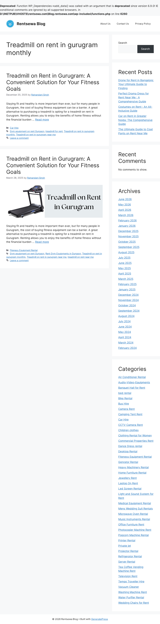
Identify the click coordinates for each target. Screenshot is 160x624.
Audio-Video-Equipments (134, 382)
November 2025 (128, 236)
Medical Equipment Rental (134, 503)
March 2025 (125, 278)
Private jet (124, 545)
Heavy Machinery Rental (133, 467)
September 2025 (128, 247)
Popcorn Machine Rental (133, 535)
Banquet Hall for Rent (131, 387)
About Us (105, 23)
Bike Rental (125, 398)
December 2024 (128, 294)
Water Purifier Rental (131, 597)
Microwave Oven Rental (133, 513)
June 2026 (125, 199)
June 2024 (125, 326)
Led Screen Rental (129, 488)
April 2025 (124, 273)
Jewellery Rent (127, 478)
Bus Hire (123, 403)
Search (122, 42)
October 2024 (127, 305)
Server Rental (126, 561)
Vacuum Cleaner (128, 586)
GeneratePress (99, 619)
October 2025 (127, 241)
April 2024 (124, 337)
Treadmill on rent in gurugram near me (36, 134)
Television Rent (127, 576)
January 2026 (127, 225)
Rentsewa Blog (31, 23)
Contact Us (123, 23)
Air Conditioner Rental (132, 377)
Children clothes (128, 430)
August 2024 (126, 316)
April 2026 (124, 209)
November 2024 (128, 300)
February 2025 (127, 284)
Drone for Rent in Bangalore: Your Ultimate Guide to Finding (136, 84)
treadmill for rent (54, 131)
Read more (42, 119)
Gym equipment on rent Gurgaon (27, 131)
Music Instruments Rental (134, 519)
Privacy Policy (143, 23)
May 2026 (124, 204)
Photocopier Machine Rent (134, 529)
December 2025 (128, 231)
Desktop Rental (127, 451)
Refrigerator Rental (130, 556)
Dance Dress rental (130, 446)
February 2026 (127, 220)
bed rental (124, 393)
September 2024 (129, 310)
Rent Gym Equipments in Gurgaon (63, 253)
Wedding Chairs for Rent (133, 602)
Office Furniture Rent (131, 524)
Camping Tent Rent (130, 414)
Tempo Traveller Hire (131, 581)
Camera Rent (126, 409)
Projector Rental (128, 551)
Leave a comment (19, 138)
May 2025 (124, 268)
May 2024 (124, 332)
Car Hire (14, 127)
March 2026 (125, 215)
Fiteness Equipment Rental (24, 250)
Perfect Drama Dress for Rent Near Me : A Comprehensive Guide (133, 97)
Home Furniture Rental (132, 472)
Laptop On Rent (128, 483)
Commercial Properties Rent (135, 440)
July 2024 (124, 321)
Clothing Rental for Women (135, 435)
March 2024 (125, 342)
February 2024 (127, 347)
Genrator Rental (128, 462)
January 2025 (126, 289)
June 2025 (125, 263)
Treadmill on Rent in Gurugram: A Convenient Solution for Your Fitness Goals (52, 82)
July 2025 (124, 257)
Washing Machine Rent (132, 592)
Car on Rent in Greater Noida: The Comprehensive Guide (135, 120)
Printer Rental (126, 540)
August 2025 (126, 252)
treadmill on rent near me (81, 257)
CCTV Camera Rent (130, 424)
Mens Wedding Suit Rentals (135, 508)
